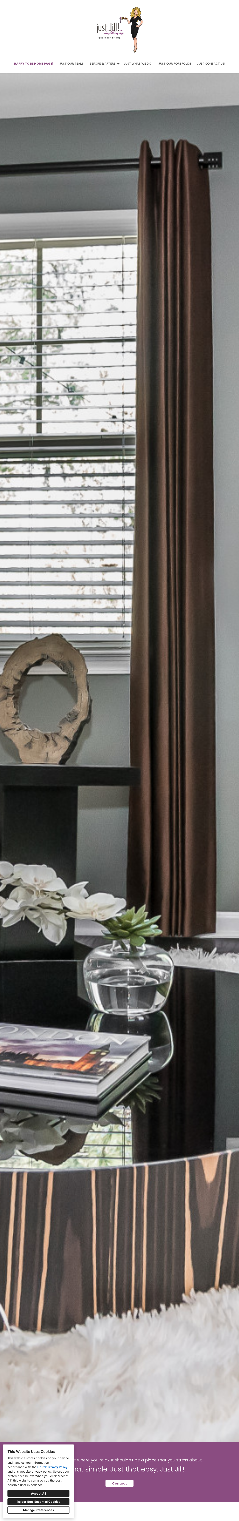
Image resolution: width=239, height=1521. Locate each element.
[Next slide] (234, 757)
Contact (119, 1483)
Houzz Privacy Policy (52, 1467)
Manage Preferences (38, 1510)
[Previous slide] (5, 757)
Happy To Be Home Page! (33, 63)
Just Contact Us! (211, 63)
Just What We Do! (138, 63)
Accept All (38, 1493)
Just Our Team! (71, 63)
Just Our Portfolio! (174, 63)
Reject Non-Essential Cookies (38, 1502)
